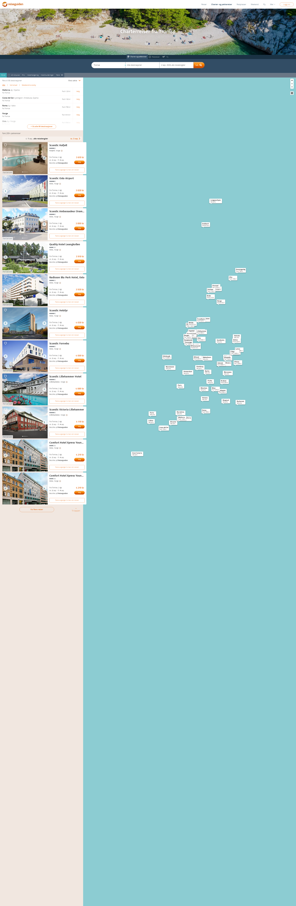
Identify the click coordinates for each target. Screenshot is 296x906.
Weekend (255, 4)
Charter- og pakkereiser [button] (221, 4)
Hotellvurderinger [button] (47, 75)
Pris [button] (23, 75)
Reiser (204, 4)
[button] (108, 65)
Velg (79, 162)
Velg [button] (78, 91)
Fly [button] (264, 4)
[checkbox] (9, 75)
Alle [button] (3, 85)
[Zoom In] (292, 80)
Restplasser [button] (241, 4)
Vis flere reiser (36, 509)
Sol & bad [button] (13, 85)
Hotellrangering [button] (33, 75)
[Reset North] (292, 87)
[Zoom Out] (292, 83)
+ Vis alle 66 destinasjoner (41, 126)
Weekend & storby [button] (29, 85)
